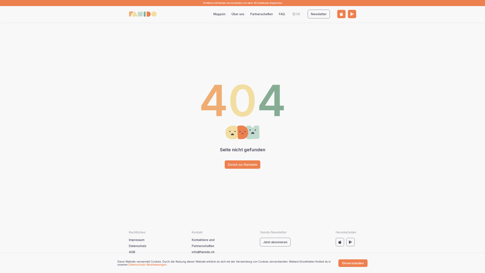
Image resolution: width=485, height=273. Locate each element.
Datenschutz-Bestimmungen (147, 264)
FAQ (282, 14)
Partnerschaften (261, 14)
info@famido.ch (203, 252)
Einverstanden (353, 263)
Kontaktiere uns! (203, 240)
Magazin (219, 14)
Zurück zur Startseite (242, 164)
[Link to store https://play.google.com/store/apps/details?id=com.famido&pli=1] (352, 14)
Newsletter (319, 14)
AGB (132, 252)
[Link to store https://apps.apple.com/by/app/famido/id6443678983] (341, 14)
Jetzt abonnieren (275, 242)
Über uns (238, 14)
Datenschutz (137, 246)
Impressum (137, 240)
